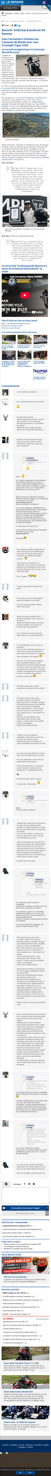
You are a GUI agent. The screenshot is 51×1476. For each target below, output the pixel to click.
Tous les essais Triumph (11, 328)
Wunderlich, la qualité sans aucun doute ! (18, 1249)
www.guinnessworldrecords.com (18, 323)
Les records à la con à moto (39, 346)
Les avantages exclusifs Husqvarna (16, 1246)
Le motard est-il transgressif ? (16, 1343)
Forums (30, 1447)
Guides (46, 1445)
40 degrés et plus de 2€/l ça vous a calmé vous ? (22, 1339)
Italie (14, 108)
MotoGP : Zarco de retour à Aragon (17, 1314)
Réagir (6, 25)
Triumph (38, 98)
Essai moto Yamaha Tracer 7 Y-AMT (17, 1233)
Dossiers (29, 1445)
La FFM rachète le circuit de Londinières (19, 1296)
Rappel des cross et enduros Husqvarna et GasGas (23, 1300)
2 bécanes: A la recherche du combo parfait (20, 1332)
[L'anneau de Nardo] (26, 138)
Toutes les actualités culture (13, 326)
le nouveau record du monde (12, 88)
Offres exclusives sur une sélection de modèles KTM (22, 1244)
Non (30, 1473)
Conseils (38, 1445)
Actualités (10, 8)
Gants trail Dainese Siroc (13, 1311)
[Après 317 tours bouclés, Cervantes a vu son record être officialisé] (26, 227)
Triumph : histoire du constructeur (39, 378)
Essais (21, 1445)
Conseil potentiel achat (13, 1329)
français (21, 1152)
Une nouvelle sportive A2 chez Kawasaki (19, 1236)
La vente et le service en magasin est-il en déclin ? (23, 1336)
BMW (44, 6)
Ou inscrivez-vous (25, 1213)
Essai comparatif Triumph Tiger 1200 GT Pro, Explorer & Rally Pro (24, 364)
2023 (22, 13)
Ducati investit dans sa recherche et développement (23, 1229)
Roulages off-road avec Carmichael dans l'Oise (21, 1307)
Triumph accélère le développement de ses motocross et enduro (8, 364)
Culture (16, 13)
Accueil (5, 1445)
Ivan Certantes (27, 98)
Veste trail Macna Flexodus (14, 1304)
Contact (41, 1461)
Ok (20, 1473)
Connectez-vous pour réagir (25, 1208)
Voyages (22, 1447)
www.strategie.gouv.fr (24, 502)
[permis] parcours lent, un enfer (16, 1322)
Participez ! (42, 1319)
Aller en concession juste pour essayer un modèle (23, 1325)
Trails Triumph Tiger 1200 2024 (39, 362)
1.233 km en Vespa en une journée (23, 346)
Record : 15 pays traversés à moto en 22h (8, 347)
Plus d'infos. (46, 1470)
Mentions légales (29, 1461)
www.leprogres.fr (22, 533)
